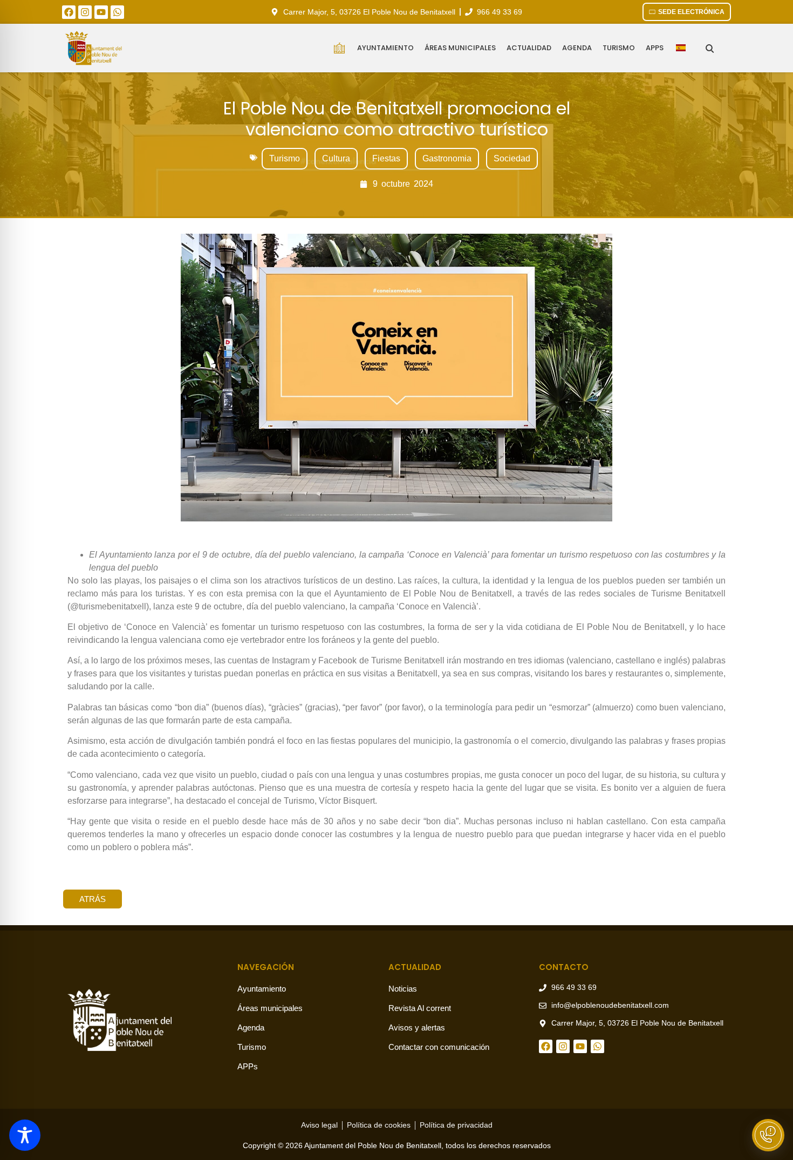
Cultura (336, 158)
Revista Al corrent (419, 1008)
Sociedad (512, 158)
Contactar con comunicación (438, 1047)
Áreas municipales (460, 48)
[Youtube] (101, 12)
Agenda (577, 48)
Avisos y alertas (416, 1027)
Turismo (619, 48)
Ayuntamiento (385, 48)
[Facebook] (69, 12)
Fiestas (386, 158)
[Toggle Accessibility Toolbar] (25, 1135)
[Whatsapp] (117, 12)
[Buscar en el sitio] (709, 48)
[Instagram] (85, 12)
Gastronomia (446, 158)
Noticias (402, 988)
